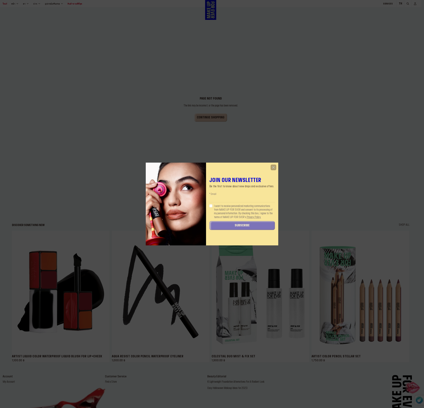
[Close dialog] (273, 167)
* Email (212, 194)
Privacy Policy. (254, 217)
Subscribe (242, 225)
